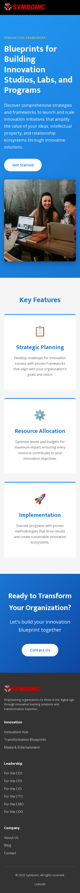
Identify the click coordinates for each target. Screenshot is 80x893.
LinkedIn (40, 884)
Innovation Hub (16, 732)
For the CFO (13, 781)
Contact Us (40, 650)
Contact (10, 853)
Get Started (22, 164)
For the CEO (13, 773)
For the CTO (13, 796)
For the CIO (13, 788)
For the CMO (14, 804)
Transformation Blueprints (25, 739)
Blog (7, 845)
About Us (11, 837)
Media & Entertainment (22, 747)
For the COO (13, 811)
